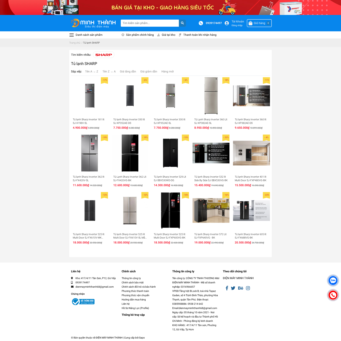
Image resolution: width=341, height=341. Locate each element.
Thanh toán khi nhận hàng (199, 34)
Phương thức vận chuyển (135, 295)
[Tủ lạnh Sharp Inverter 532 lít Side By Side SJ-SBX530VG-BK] (211, 153)
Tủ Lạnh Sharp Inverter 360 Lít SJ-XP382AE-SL (210, 121)
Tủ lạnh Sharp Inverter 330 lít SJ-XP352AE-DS (129, 121)
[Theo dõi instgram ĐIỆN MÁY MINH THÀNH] (248, 288)
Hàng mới (167, 71)
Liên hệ (125, 303)
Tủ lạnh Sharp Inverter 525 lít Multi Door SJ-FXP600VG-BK (169, 236)
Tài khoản (238, 21)
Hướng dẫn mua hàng (134, 299)
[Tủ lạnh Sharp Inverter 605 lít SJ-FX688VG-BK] (251, 210)
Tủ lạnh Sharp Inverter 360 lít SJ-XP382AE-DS (250, 121)
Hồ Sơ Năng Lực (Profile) (135, 308)
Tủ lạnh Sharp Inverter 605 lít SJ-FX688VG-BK (250, 236)
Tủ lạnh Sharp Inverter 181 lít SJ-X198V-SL (88, 121)
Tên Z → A (109, 71)
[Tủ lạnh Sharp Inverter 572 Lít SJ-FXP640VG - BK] (211, 210)
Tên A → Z (91, 71)
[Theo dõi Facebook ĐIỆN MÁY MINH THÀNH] (227, 288)
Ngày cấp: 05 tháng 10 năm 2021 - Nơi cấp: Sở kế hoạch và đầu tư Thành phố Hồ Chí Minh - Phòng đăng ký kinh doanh (195, 316)
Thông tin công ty (131, 278)
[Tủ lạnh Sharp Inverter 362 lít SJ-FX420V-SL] (89, 153)
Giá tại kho (168, 34)
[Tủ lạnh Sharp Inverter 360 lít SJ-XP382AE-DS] (251, 95)
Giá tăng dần (128, 71)
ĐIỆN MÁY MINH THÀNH (238, 278)
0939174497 (214, 23)
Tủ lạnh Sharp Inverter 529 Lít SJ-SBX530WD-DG (170, 178)
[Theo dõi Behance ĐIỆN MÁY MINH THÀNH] (240, 288)
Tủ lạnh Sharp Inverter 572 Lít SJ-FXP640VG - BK (210, 236)
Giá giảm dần (148, 71)
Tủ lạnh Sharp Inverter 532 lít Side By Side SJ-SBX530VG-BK (211, 178)
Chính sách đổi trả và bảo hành (139, 286)
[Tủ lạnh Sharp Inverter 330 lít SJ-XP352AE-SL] (170, 95)
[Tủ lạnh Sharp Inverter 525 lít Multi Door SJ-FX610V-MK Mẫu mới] (89, 210)
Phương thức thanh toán (135, 291)
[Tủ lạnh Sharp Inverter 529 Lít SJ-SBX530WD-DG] (170, 153)
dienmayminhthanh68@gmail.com (94, 286)
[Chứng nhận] (82, 301)
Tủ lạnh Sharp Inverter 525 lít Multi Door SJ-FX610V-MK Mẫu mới (88, 236)
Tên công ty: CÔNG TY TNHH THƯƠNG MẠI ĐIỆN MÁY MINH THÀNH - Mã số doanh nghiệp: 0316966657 (195, 282)
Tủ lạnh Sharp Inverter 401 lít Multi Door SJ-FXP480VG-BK (250, 178)
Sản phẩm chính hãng (140, 34)
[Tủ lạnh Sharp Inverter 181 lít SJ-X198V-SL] (89, 95)
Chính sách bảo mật (133, 282)
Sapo (142, 337)
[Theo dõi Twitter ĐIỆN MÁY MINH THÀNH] (233, 288)
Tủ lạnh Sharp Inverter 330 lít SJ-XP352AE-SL (169, 121)
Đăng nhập (237, 25)
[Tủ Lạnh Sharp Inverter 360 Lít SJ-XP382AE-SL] (211, 95)
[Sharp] (103, 54)
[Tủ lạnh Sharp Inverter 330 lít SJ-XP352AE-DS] (130, 95)
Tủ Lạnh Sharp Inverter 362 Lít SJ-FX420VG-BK (129, 178)
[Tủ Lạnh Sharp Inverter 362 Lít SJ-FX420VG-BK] (130, 153)
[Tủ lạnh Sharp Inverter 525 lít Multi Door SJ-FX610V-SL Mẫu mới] (130, 210)
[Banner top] (170, 7)
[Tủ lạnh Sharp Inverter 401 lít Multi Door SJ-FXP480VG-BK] (251, 153)
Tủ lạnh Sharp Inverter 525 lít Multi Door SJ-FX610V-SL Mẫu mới (130, 236)
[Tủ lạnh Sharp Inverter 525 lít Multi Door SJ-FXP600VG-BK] (170, 210)
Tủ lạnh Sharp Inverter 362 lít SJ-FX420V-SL (88, 178)
